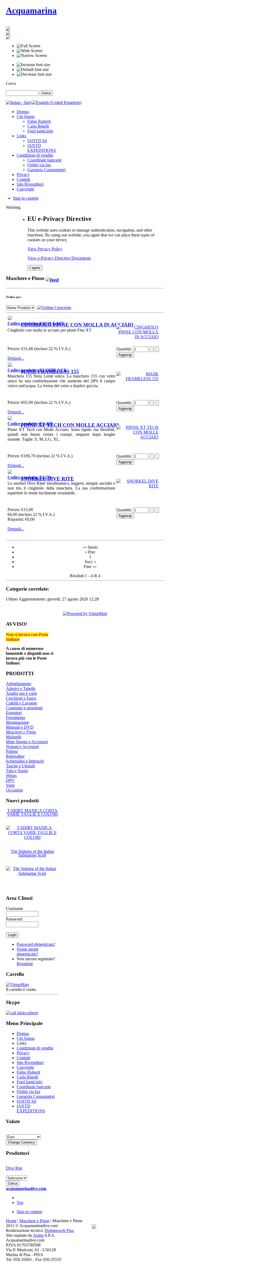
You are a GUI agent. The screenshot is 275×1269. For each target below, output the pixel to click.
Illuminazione (17, 722)
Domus (23, 1033)
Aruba (38, 1235)
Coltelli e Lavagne (21, 703)
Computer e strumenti (24, 708)
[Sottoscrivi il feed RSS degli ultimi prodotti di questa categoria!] (52, 278)
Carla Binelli (27, 1077)
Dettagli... (16, 358)
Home (11, 1220)
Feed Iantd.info (29, 1082)
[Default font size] (33, 69)
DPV (10, 780)
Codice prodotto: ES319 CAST (36, 323)
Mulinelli (13, 737)
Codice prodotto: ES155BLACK (37, 370)
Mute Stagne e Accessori (27, 741)
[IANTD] (8, 33)
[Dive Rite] (8, 29)
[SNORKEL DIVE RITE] (10, 472)
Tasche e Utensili (20, 766)
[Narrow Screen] (32, 55)
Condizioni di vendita (35, 1048)
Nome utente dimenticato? (27, 951)
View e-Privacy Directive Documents (59, 258)
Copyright (25, 1067)
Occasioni (14, 790)
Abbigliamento (18, 683)
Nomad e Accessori (22, 746)
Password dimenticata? (36, 944)
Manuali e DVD (20, 727)
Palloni (12, 751)
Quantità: (124, 349)
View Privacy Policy (44, 249)
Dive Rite (14, 1168)
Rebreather (15, 756)
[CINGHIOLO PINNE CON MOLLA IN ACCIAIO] (10, 318)
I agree (35, 268)
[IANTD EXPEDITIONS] (8, 37)
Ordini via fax (28, 1091)
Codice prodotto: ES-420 (30, 423)
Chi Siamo (26, 1038)
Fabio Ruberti (28, 1072)
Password (14, 919)
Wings (11, 775)
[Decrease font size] (34, 74)
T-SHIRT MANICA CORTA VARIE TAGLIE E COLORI (32, 812)
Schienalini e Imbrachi (25, 761)
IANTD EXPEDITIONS (31, 1108)
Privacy (23, 1053)
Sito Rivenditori (30, 1062)
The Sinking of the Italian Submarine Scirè (32, 853)
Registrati (25, 963)
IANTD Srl (26, 1101)
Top (20, 1202)
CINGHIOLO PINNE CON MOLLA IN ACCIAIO (77, 325)
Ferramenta (15, 717)
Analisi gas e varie (21, 693)
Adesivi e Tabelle (20, 688)
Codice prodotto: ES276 (29, 477)
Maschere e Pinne (21, 732)
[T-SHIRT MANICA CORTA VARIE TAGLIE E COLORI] (32, 837)
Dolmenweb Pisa (59, 1230)
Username (14, 908)
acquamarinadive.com (26, 1188)
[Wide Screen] (29, 50)
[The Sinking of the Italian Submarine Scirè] (32, 873)
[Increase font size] (33, 64)
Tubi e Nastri (17, 770)
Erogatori (14, 712)
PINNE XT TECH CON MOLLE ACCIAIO (70, 425)
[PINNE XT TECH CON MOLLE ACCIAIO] (10, 418)
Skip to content (25, 198)
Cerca (11, 83)
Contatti (23, 1057)
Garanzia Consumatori (36, 1096)
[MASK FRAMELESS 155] (10, 365)
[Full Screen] (28, 46)
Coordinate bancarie (34, 1086)
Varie (10, 785)
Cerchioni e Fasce (21, 698)
